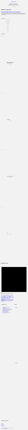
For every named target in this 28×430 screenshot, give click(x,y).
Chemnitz (3, 295)
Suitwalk (7, 300)
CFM (1, 295)
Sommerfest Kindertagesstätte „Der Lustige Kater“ (11, 11)
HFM (4, 297)
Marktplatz (5, 298)
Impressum (2, 424)
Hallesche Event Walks (5, 312)
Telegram (16, 307)
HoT (7, 297)
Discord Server (8, 23)
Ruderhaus (6, 299)
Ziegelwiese (2, 301)
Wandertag (11, 300)
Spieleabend (9, 299)
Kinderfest (2, 298)
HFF (1, 297)
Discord (10, 295)
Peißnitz (9, 298)
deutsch (9, 295)
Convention (6, 295)
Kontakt (8, 30)
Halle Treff (12, 296)
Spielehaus (12, 299)
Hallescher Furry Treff (5, 310)
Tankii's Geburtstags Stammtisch (6, 309)
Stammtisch (3, 300)
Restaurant (3, 299)
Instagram (8, 28)
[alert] (14, 279)
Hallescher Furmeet (13, 4)
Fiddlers (2, 296)
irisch (9, 297)
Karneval (12, 297)
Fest (12, 295)
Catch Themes (5, 428)
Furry (5, 296)
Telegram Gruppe (8, 21)
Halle (10, 296)
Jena (10, 297)
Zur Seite (10, 64)
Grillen (7, 296)
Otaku (7, 298)
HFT (5, 297)
